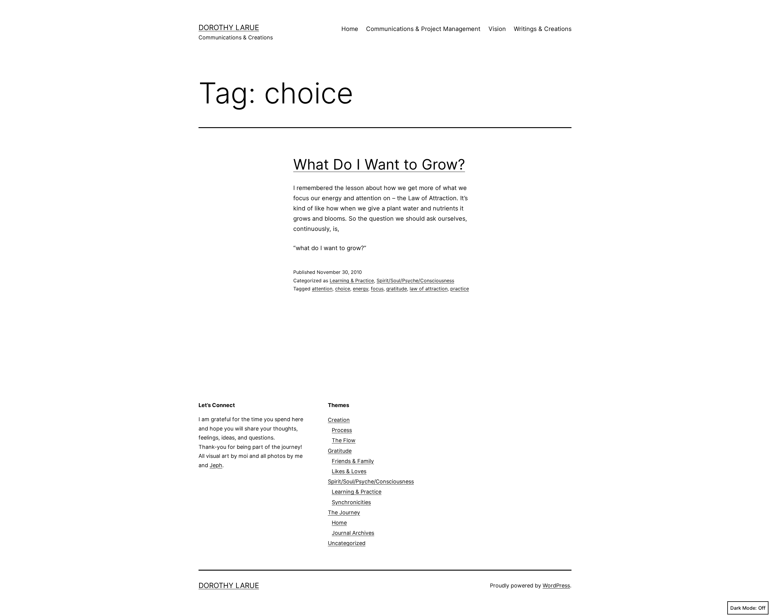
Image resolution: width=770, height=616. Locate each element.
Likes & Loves (349, 471)
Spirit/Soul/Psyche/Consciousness (415, 280)
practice (459, 289)
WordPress (556, 585)
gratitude (396, 289)
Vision (497, 28)
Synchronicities (351, 502)
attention (322, 289)
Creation (339, 420)
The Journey (344, 512)
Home (349, 28)
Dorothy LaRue (229, 27)
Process (342, 430)
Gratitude (340, 451)
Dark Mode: (743, 608)
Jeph (216, 465)
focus (377, 289)
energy (360, 289)
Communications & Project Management (423, 28)
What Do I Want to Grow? (379, 164)
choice (342, 289)
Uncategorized (346, 543)
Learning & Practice (352, 280)
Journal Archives (353, 533)
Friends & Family (353, 461)
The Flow (344, 440)
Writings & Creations (542, 28)
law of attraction (429, 289)
